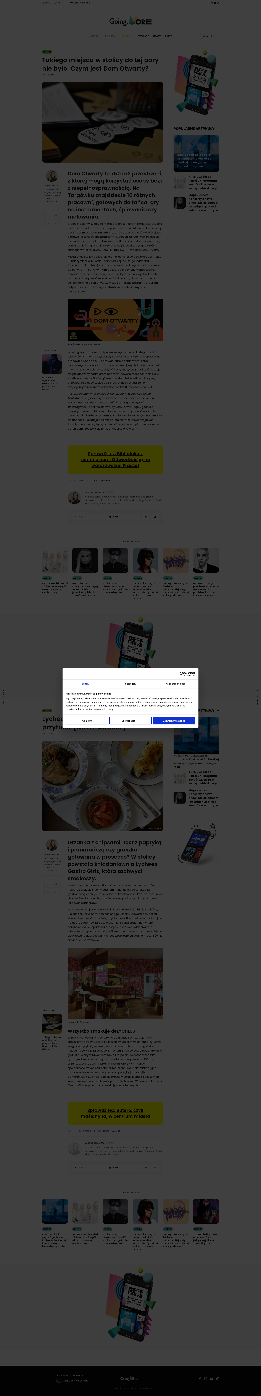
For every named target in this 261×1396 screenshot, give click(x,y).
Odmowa (87, 720)
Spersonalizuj (129, 720)
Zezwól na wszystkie (174, 720)
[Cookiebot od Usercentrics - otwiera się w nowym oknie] (182, 674)
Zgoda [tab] (85, 683)
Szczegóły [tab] (130, 683)
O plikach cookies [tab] (175, 683)
